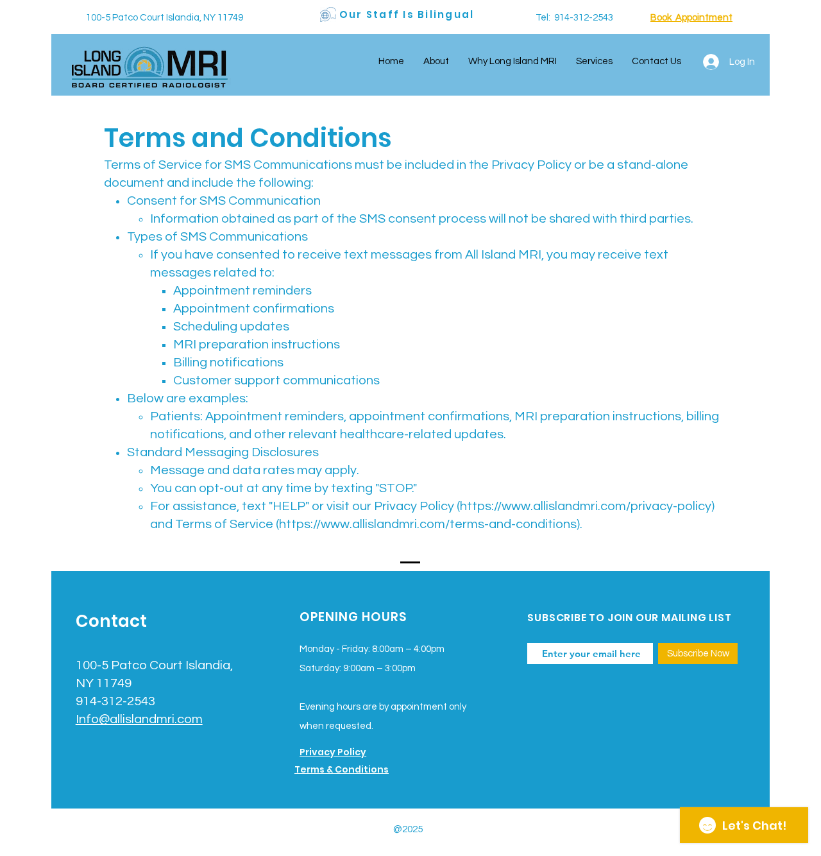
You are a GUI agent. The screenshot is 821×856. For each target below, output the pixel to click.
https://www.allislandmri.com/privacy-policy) (587, 506)
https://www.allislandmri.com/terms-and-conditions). (430, 524)
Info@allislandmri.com (139, 719)
